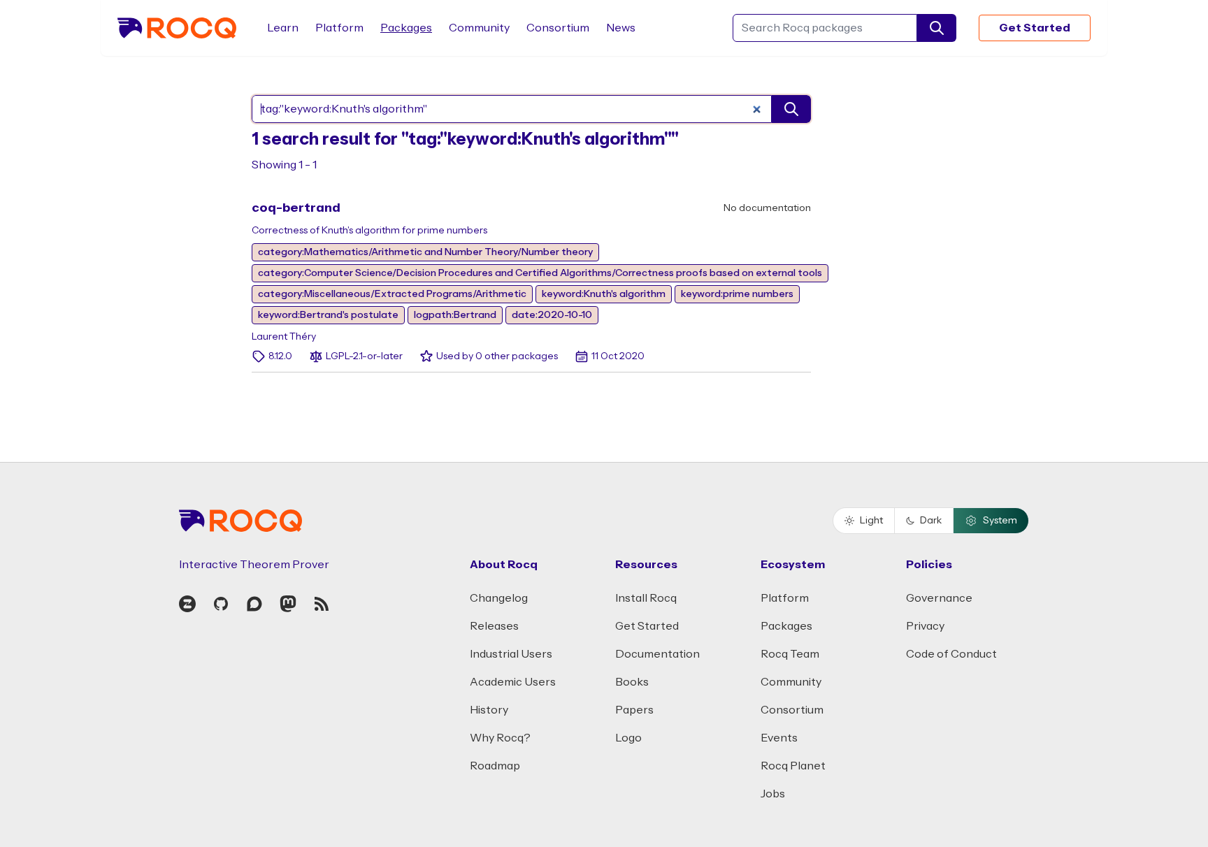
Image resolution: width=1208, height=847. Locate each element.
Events (779, 738)
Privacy (925, 626)
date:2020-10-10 (552, 315)
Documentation (657, 654)
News (620, 28)
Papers (634, 710)
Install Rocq (646, 598)
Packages (406, 28)
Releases (494, 626)
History (489, 710)
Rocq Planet (793, 766)
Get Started (1034, 28)
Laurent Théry (284, 337)
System (1000, 521)
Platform (339, 28)
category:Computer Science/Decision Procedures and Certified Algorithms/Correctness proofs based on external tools (540, 273)
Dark (931, 521)
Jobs (773, 793)
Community (479, 28)
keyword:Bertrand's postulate (328, 315)
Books (632, 682)
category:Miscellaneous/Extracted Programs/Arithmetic (392, 294)
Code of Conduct (951, 654)
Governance (939, 598)
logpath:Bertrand (455, 315)
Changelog (499, 598)
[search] (936, 28)
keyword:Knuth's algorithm (604, 294)
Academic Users (513, 682)
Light (871, 521)
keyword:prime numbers (737, 294)
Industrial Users (511, 654)
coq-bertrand (296, 208)
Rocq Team (790, 654)
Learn (283, 28)
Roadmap (495, 766)
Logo (628, 738)
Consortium (557, 28)
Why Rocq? (500, 738)
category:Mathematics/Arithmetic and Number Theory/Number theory (425, 252)
